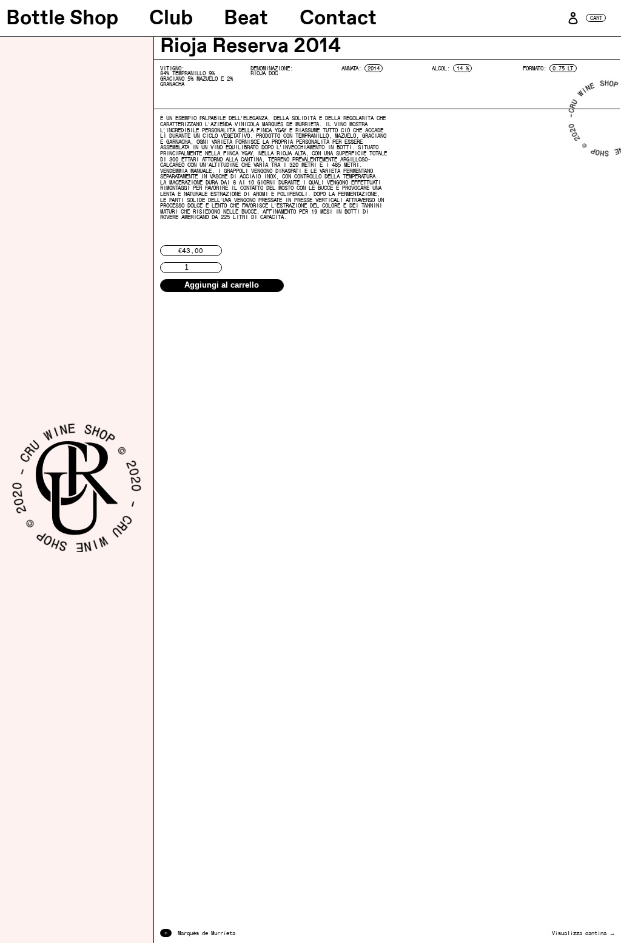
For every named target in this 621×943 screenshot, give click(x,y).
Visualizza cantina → (583, 933)
